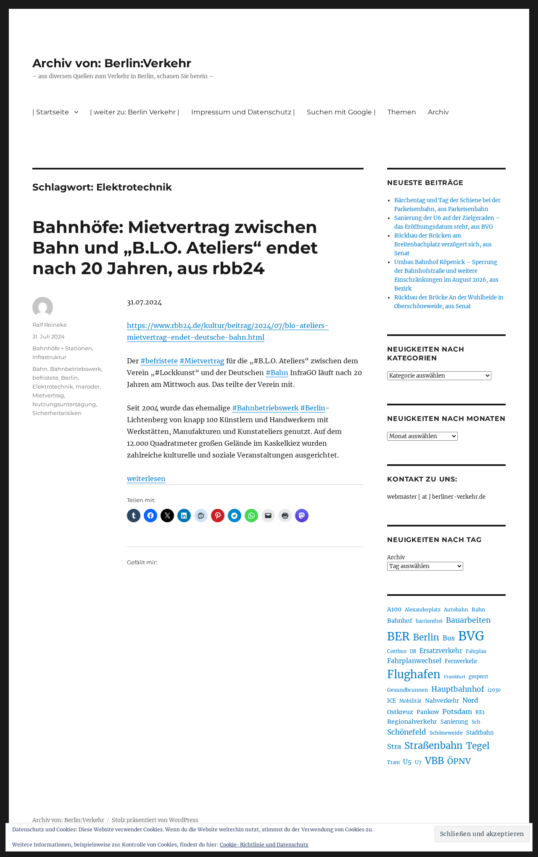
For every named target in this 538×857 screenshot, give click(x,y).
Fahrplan (476, 651)
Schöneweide (446, 733)
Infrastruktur (49, 357)
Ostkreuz (400, 712)
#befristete (159, 361)
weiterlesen (146, 478)
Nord (470, 700)
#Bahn (277, 372)
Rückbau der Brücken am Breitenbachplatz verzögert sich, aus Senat (443, 244)
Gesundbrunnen (407, 690)
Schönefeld (406, 732)
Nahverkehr (442, 700)
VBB (434, 761)
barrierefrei (429, 621)
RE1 (480, 712)
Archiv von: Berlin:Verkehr (111, 63)
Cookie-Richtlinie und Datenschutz (264, 844)
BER (398, 636)
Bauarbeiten (468, 620)
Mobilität (410, 701)
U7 (418, 762)
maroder (88, 386)
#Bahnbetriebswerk (265, 408)
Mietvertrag (48, 395)
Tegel (478, 746)
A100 (394, 609)
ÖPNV (459, 761)
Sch (476, 722)
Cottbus (396, 651)
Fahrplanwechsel (414, 661)
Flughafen (413, 674)
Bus (449, 638)
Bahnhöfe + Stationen (62, 348)
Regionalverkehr (412, 721)
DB (413, 651)
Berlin (69, 377)
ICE (391, 701)
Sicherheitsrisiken (57, 413)
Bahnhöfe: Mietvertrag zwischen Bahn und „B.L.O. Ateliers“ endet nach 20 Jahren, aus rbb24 (175, 247)
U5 (407, 762)
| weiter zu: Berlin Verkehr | (134, 112)
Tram (393, 762)
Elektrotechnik (52, 386)
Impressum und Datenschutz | (243, 112)
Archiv (396, 557)
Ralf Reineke (49, 324)
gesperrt (478, 677)
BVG (471, 636)
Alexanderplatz (422, 610)
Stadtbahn (480, 732)
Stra (394, 746)
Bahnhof (399, 620)
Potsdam (457, 711)
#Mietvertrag (201, 361)
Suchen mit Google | (341, 112)
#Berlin (312, 408)
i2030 (494, 690)
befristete (45, 377)
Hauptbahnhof (457, 689)
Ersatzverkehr (440, 651)
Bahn (39, 368)
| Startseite (50, 112)
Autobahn (456, 609)
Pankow (428, 712)
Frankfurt (454, 677)
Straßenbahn (433, 745)
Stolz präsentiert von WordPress (155, 820)
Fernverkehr (461, 661)
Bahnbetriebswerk (75, 368)
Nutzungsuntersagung (64, 404)
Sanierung (454, 721)
